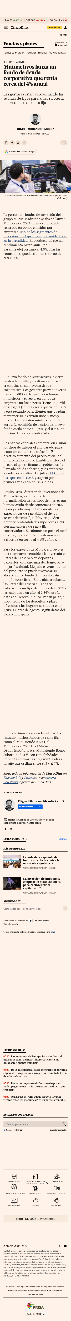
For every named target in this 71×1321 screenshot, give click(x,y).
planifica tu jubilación (14, 1193)
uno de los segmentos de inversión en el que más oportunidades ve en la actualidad (35, 236)
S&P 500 (30, 20)
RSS (49, 1291)
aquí (53, 932)
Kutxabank (61, 44)
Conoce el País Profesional (35, 1218)
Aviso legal (20, 1287)
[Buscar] (64, 1124)
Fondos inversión (32, 908)
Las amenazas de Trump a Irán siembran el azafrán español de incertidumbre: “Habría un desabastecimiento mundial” (32, 1059)
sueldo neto (57, 1181)
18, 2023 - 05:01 (39, 134)
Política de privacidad (17, 1291)
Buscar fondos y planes (18, 1114)
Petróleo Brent (57, 20)
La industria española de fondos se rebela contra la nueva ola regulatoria (41, 860)
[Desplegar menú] (5, 27)
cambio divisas (35, 1193)
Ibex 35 (8, 20)
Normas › (63, 839)
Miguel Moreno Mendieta (36, 129)
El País (63, 35)
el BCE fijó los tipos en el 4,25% (33, 475)
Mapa (43, 1291)
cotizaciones (14, 1205)
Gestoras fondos (11, 908)
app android (56, 1205)
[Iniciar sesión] (65, 27)
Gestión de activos (14, 62)
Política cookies (33, 1287)
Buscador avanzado (58, 1130)
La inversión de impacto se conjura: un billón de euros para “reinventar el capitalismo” (42, 884)
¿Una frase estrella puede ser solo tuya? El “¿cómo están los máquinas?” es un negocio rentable (34, 1098)
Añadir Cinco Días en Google (21, 151)
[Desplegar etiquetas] (65, 908)
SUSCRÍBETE (54, 27)
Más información (10, 924)
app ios (35, 1205)
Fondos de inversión (14, 53)
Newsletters (57, 1291)
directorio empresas (56, 1193)
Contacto (10, 1287)
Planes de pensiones (37, 53)
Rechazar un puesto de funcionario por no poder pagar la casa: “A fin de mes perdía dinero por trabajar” (34, 1086)
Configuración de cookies (52, 1287)
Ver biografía (26, 807)
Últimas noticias (57, 53)
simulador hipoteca (36, 1181)
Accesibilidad (34, 1291)
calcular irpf (14, 1181)
